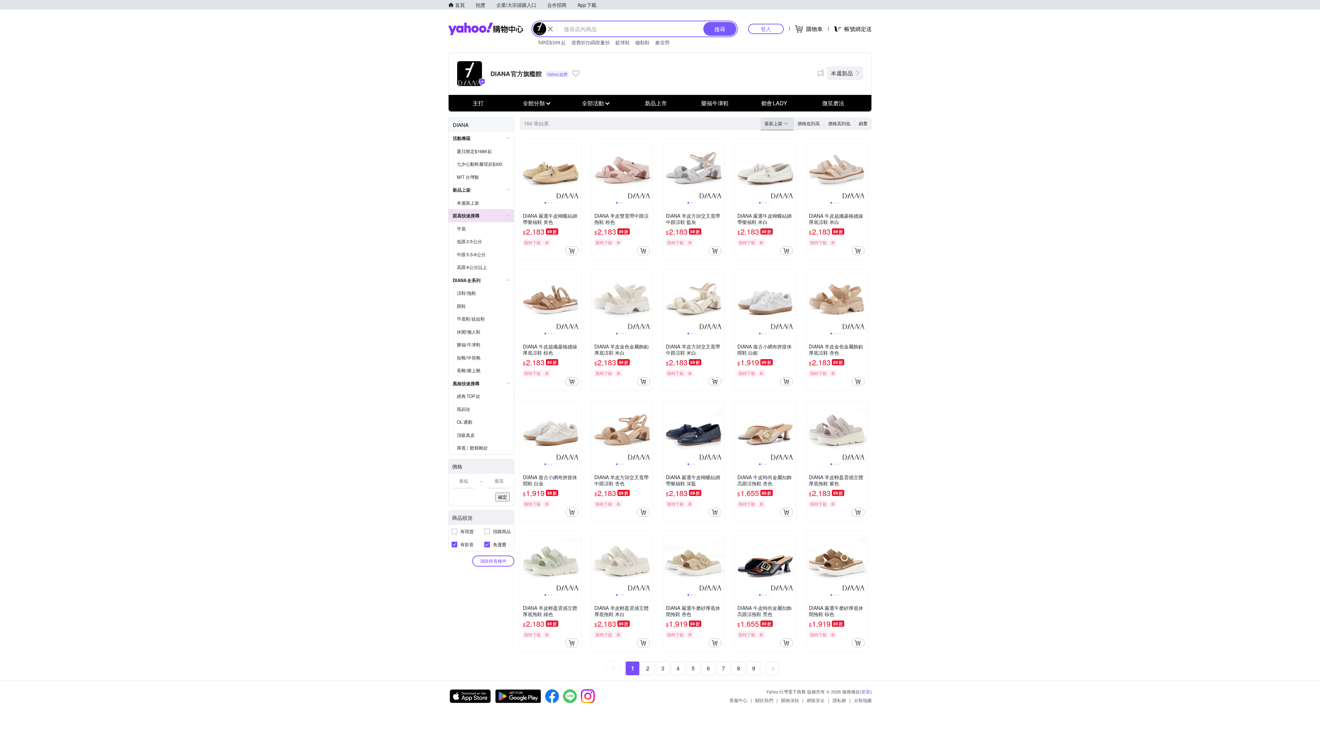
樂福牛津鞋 (715, 103)
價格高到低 (839, 123)
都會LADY (774, 103)
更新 (865, 691)
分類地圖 (863, 700)
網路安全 (816, 700)
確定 (502, 497)
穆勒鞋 (642, 42)
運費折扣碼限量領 (590, 42)
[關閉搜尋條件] (550, 29)
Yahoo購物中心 (485, 29)
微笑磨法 (833, 103)
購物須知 (790, 700)
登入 (766, 28)
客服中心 (738, 700)
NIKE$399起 (552, 42)
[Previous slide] (524, 169)
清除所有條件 (493, 561)
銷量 (863, 123)
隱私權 (839, 700)
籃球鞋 (622, 42)
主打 (478, 103)
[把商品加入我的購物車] (572, 250)
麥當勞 (662, 42)
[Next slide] (576, 169)
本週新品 (842, 73)
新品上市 (656, 103)
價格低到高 (809, 123)
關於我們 (764, 700)
